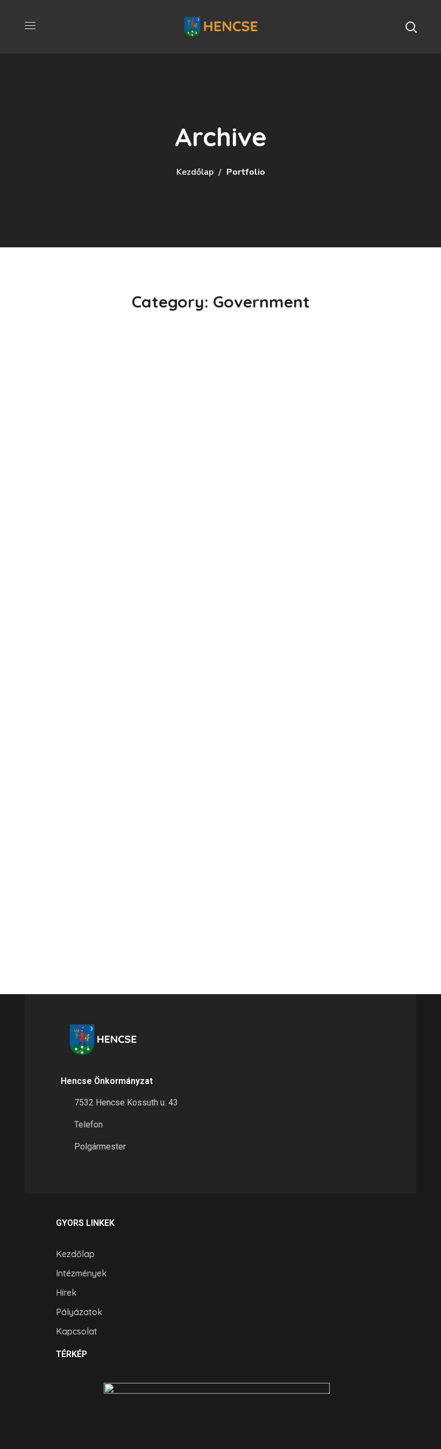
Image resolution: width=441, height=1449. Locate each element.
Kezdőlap (195, 172)
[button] (411, 27)
